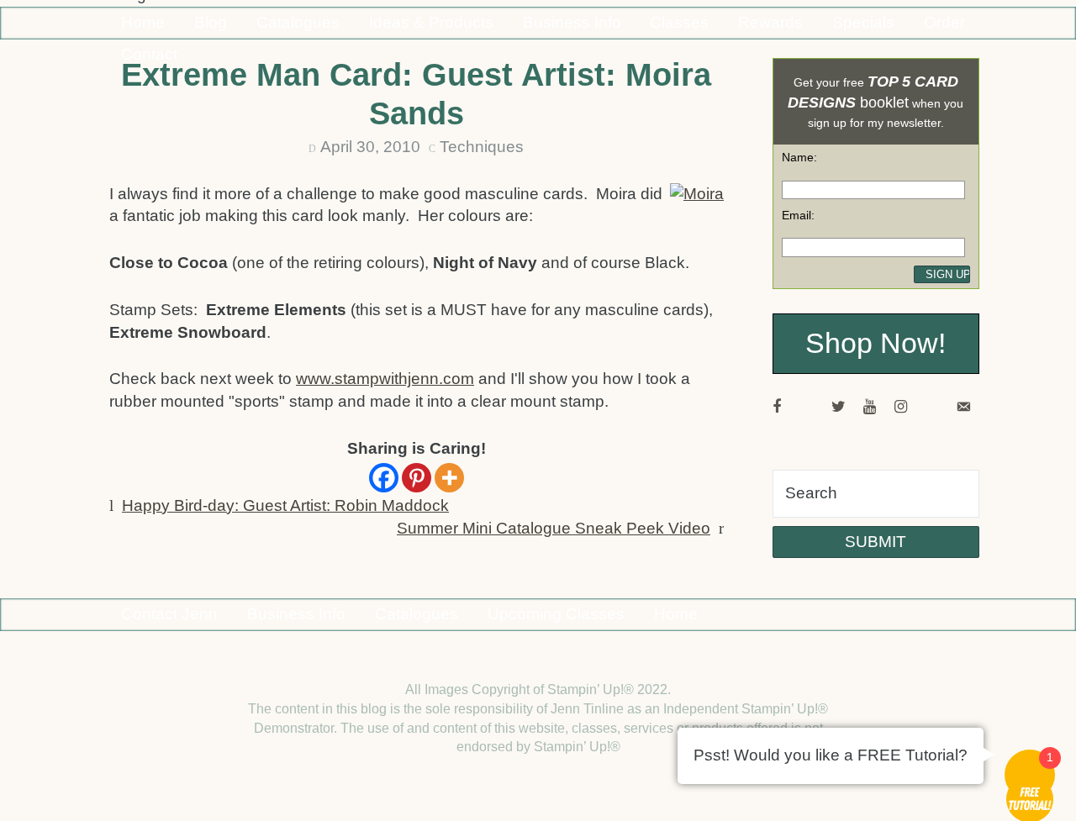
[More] (449, 477)
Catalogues (298, 22)
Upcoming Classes (556, 614)
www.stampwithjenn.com (385, 378)
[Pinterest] (416, 477)
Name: (799, 157)
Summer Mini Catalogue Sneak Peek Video (553, 528)
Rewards (770, 22)
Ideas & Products (431, 22)
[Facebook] (383, 477)
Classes (679, 22)
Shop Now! (875, 343)
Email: (798, 215)
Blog (210, 22)
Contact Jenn (169, 614)
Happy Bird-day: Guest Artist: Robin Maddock (285, 505)
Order (944, 22)
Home (143, 22)
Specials (863, 22)
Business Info (572, 22)
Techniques (482, 146)
